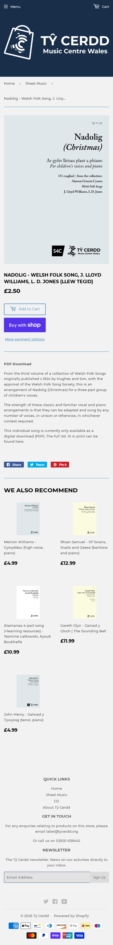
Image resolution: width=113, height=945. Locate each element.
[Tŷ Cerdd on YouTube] (64, 902)
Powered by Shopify (71, 916)
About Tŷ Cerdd (56, 807)
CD (56, 801)
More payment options (25, 339)
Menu (15, 6)
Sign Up (99, 877)
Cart (105, 6)
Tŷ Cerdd (41, 916)
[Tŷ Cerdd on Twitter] (46, 902)
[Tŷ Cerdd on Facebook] (55, 902)
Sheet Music (36, 83)
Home (9, 83)
